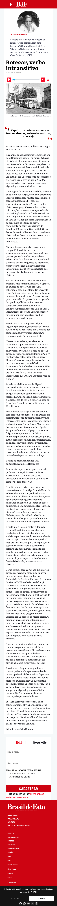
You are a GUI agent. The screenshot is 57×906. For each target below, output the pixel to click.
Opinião (10, 852)
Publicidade (13, 819)
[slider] (26, 79)
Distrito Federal (12, 865)
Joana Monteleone (19, 35)
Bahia (9, 856)
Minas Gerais (12, 869)
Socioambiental (13, 848)
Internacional (13, 837)
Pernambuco (12, 882)
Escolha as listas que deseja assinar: (24, 770)
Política (11, 833)
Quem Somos (13, 815)
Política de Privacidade (19, 825)
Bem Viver (11, 844)
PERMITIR (41, 898)
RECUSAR (15, 898)
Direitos (11, 841)
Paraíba (10, 873)
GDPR (34, 892)
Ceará (9, 860)
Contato (11, 822)
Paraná (10, 878)
